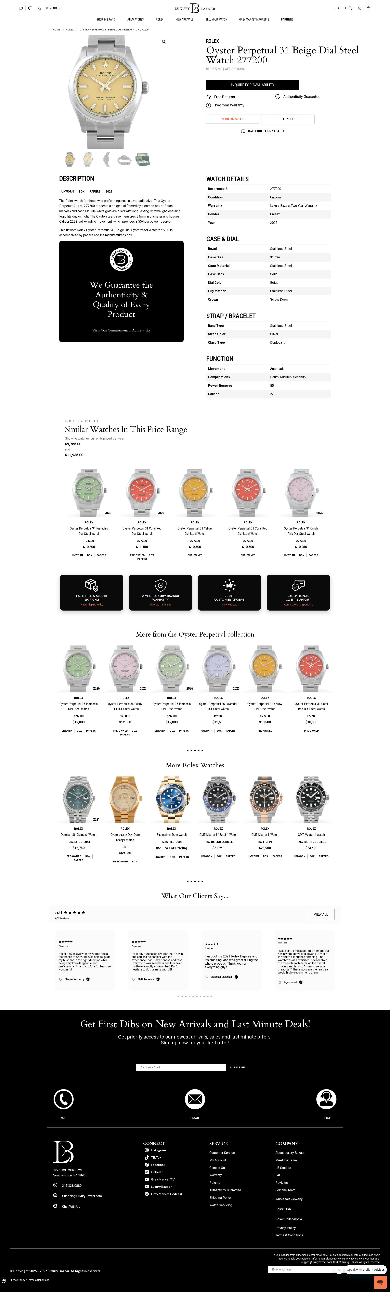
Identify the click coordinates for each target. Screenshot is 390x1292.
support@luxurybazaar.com (316, 1262)
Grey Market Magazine (254, 19)
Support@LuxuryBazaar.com (82, 1196)
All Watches (135, 19)
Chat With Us (71, 1207)
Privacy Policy (354, 1258)
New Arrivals (184, 19)
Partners (287, 19)
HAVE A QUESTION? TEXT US (266, 131)
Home (56, 29)
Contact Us (53, 8)
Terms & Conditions (38, 1280)
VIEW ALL (321, 914)
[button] (164, 41)
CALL (63, 1118)
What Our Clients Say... (195, 896)
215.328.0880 (72, 1186)
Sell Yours (288, 119)
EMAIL (195, 1118)
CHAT (326, 1118)
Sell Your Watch (216, 19)
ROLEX (160, 19)
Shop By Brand (105, 19)
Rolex (70, 29)
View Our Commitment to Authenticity (121, 330)
